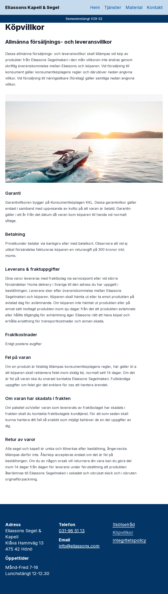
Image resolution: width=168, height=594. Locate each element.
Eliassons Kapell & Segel (32, 7)
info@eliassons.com (79, 546)
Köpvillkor (123, 532)
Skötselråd (124, 524)
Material (134, 7)
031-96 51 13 (72, 530)
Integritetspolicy (129, 540)
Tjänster (112, 7)
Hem (95, 7)
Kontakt (155, 7)
